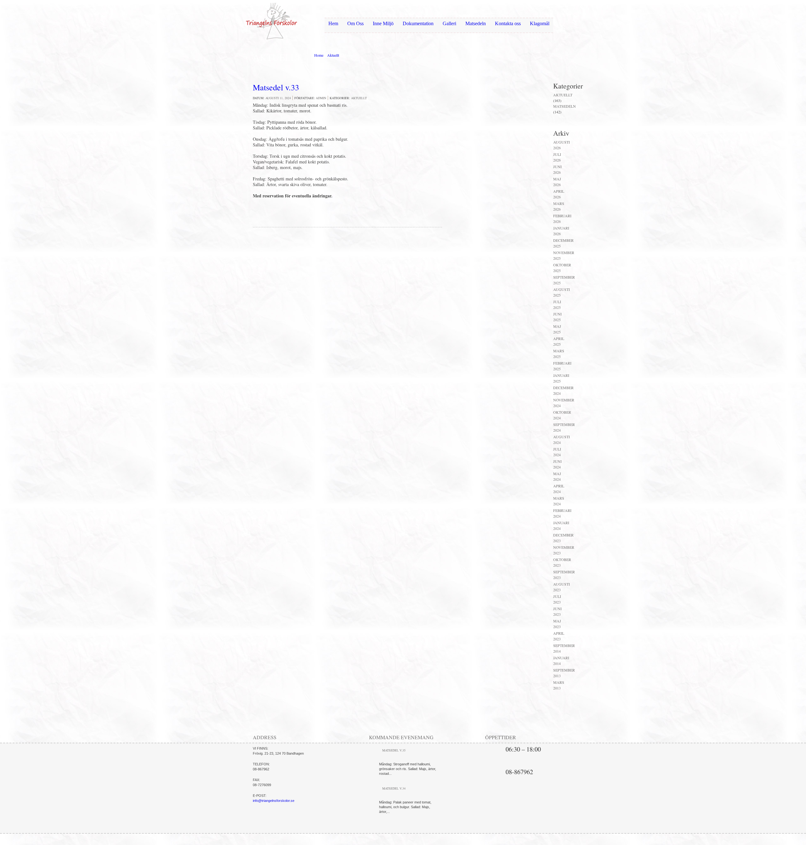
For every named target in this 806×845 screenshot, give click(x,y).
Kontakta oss (508, 23)
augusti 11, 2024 (278, 98)
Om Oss (355, 23)
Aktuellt (333, 55)
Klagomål (539, 23)
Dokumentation (418, 23)
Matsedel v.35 (394, 750)
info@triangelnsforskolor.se (273, 800)
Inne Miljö (383, 23)
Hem (333, 23)
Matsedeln (475, 23)
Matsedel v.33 (276, 87)
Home (318, 55)
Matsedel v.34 (394, 788)
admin (321, 98)
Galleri (449, 23)
